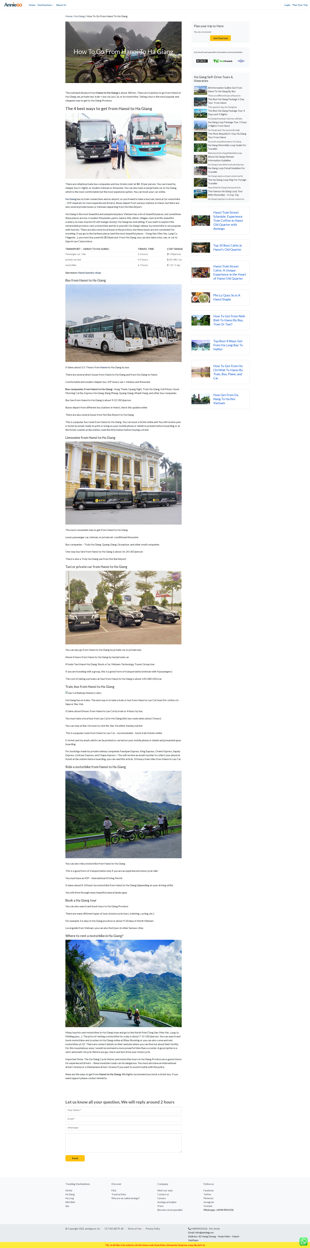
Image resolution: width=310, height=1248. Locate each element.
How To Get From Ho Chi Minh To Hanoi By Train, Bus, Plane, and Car (228, 372)
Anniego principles (166, 1202)
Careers (161, 1198)
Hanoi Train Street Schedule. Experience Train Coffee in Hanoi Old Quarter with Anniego (228, 220)
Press (160, 1206)
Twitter (207, 1194)
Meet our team (165, 1190)
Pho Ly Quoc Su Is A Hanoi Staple (226, 297)
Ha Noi (68, 1190)
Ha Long (69, 1198)
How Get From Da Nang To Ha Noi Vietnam (225, 399)
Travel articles (118, 1194)
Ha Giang (79, 16)
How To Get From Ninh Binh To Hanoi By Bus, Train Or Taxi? (229, 320)
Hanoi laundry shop (89, 272)
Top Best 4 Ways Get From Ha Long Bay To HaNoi (228, 345)
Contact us (163, 1194)
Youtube (207, 1206)
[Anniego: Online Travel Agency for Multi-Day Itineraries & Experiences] (13, 5)
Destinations (45, 5)
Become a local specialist (170, 1210)
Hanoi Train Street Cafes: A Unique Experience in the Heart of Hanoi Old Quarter (229, 272)
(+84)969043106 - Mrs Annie (205, 1228)
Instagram (208, 1202)
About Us (61, 5)
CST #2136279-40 (113, 1228)
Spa (67, 1206)
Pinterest (208, 1198)
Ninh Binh (70, 1202)
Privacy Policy (153, 1228)
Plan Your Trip (300, 5)
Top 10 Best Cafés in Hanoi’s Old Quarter (227, 247)
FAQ (113, 1190)
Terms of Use (134, 1228)
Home (32, 5)
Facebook (208, 1190)
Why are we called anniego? (125, 1198)
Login (287, 5)
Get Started (220, 38)
